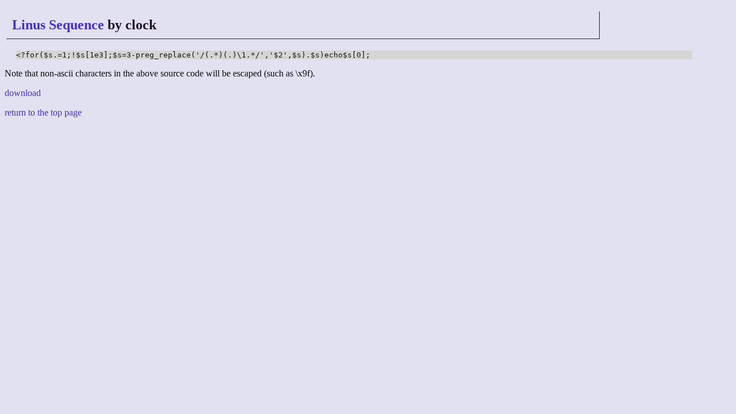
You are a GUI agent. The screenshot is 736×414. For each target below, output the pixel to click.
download (23, 93)
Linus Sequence (58, 24)
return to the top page (43, 112)
